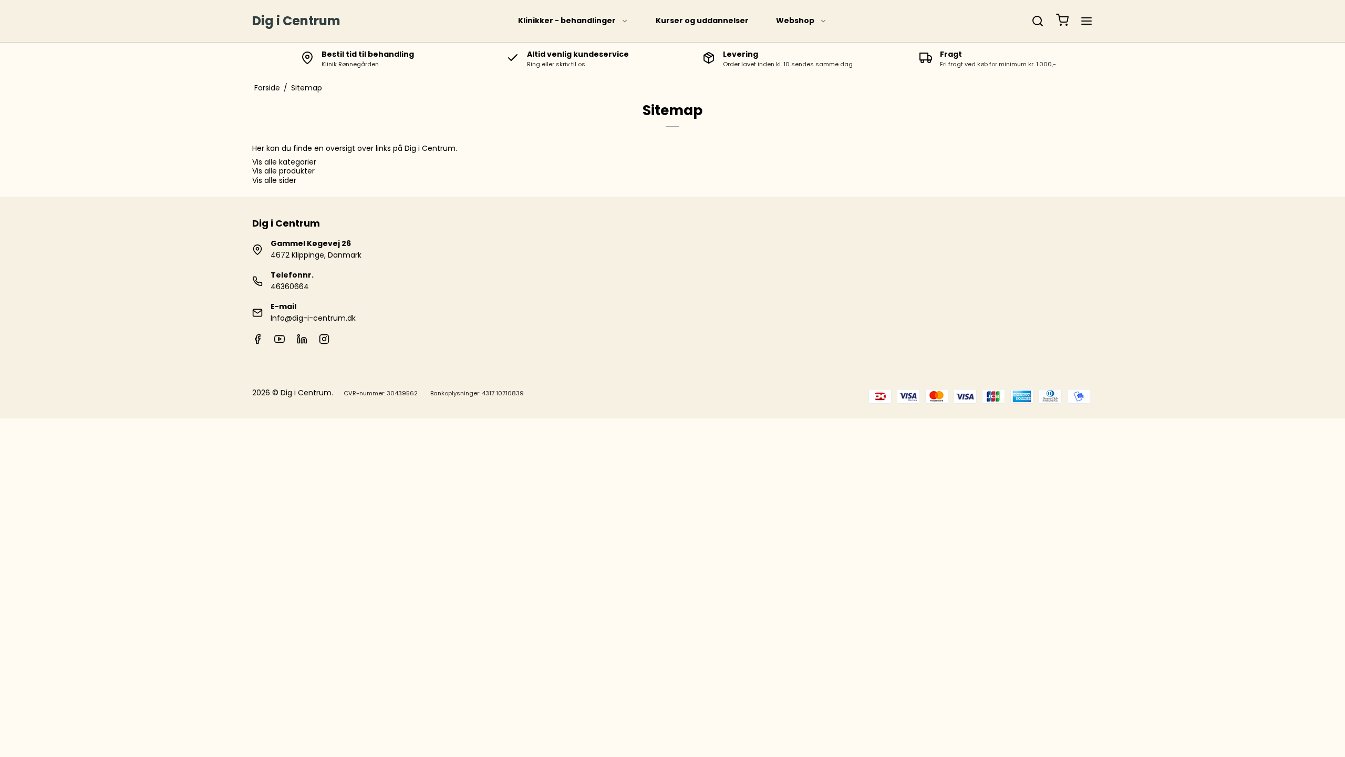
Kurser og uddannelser (702, 20)
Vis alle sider (274, 180)
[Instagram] (324, 341)
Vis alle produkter (283, 171)
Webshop (795, 20)
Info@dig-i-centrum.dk (313, 318)
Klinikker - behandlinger (567, 20)
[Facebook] (257, 341)
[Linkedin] (302, 341)
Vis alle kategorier (284, 162)
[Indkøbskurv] (1062, 21)
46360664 (290, 286)
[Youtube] (279, 341)
